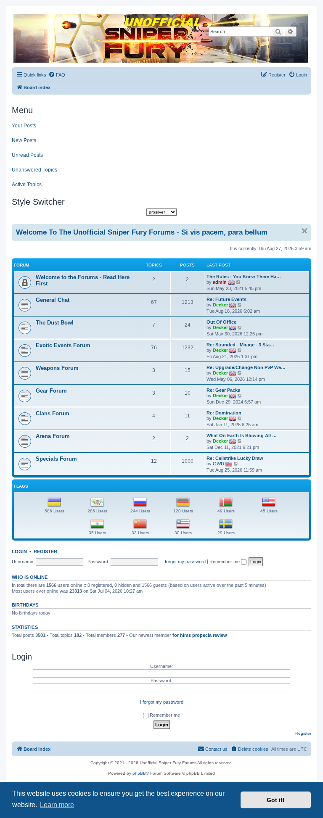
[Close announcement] (304, 230)
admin (220, 282)
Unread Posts (27, 155)
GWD (218, 463)
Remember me (225, 561)
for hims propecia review (199, 635)
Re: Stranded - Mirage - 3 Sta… (240, 344)
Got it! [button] (276, 800)
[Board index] (161, 38)
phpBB (139, 773)
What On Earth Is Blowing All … (242, 435)
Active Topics (27, 184)
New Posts (24, 140)
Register (45, 551)
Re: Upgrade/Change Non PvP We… (246, 367)
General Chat (52, 300)
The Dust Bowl (55, 322)
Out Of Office (221, 322)
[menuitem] (56, 75)
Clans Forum (52, 413)
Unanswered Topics (34, 170)
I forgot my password (184, 561)
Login (19, 551)
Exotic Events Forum (63, 345)
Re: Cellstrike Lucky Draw (235, 458)
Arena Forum (53, 436)
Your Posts (24, 126)
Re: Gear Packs (223, 390)
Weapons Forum (57, 368)
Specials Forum (56, 459)
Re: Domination (224, 412)
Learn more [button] (57, 804)
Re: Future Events (226, 299)
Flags (21, 486)
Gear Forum (51, 391)
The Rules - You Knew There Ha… (244, 276)
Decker (220, 304)
